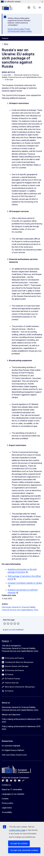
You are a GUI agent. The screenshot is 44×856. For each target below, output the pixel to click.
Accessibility (7, 812)
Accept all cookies (19, 843)
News (6, 44)
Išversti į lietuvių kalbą (16, 29)
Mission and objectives (11, 714)
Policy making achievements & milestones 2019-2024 (21, 727)
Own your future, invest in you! (14, 755)
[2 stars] (6, 623)
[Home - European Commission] (7, 7)
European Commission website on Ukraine (25, 583)
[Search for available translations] (27, 572)
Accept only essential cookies (24, 850)
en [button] (28, 7)
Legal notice (7, 808)
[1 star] (4, 623)
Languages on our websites (13, 794)
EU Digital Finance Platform (13, 750)
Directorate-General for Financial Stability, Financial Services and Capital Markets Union (20, 708)
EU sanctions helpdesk (11, 746)
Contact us (6, 785)
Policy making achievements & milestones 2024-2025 (21, 720)
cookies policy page (17, 830)
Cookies (5, 798)
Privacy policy (7, 803)
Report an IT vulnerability (12, 789)
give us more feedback (14, 629)
